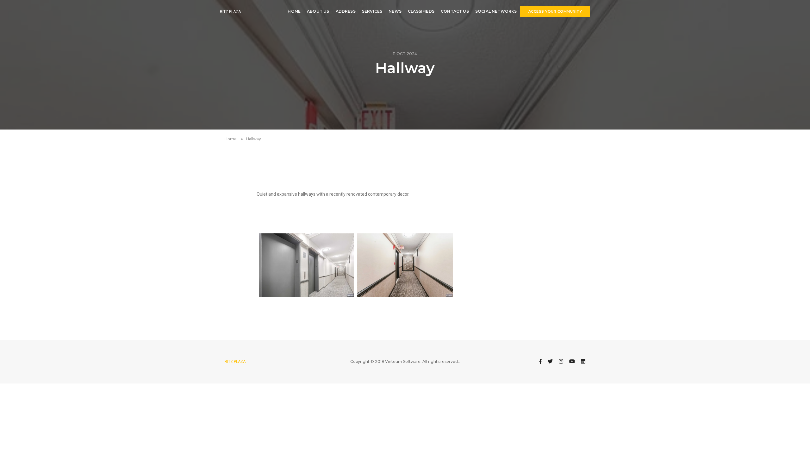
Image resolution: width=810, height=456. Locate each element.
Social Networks (496, 11)
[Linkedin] (583, 361)
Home (294, 11)
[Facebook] (540, 361)
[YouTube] (572, 361)
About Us (318, 11)
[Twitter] (550, 361)
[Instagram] (561, 361)
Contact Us (455, 11)
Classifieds (421, 11)
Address (346, 11)
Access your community (555, 11)
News (395, 11)
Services (372, 11)
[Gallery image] (306, 265)
